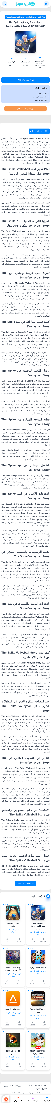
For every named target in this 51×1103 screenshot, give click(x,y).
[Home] (46, 3)
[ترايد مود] (25, 3)
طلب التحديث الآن (24, 109)
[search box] (4, 3)
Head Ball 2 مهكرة (38, 968)
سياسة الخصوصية (35, 1093)
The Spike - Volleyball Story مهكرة (38, 926)
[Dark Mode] (5, 1099)
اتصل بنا (12, 1093)
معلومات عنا (22, 1093)
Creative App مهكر (13, 1009)
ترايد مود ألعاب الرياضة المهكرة (16, 17)
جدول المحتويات (37, 131)
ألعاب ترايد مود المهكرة (34, 17)
